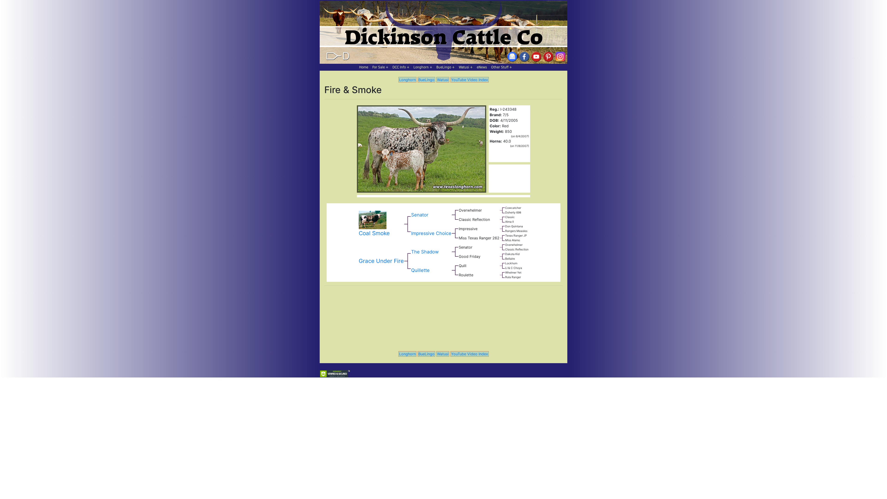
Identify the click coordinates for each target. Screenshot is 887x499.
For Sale (378, 67)
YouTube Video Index (469, 79)
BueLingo (443, 67)
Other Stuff (499, 67)
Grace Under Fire (381, 261)
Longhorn (421, 67)
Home (363, 67)
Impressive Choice (431, 233)
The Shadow (425, 252)
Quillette (420, 270)
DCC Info (399, 67)
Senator (419, 215)
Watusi (464, 67)
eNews (482, 67)
